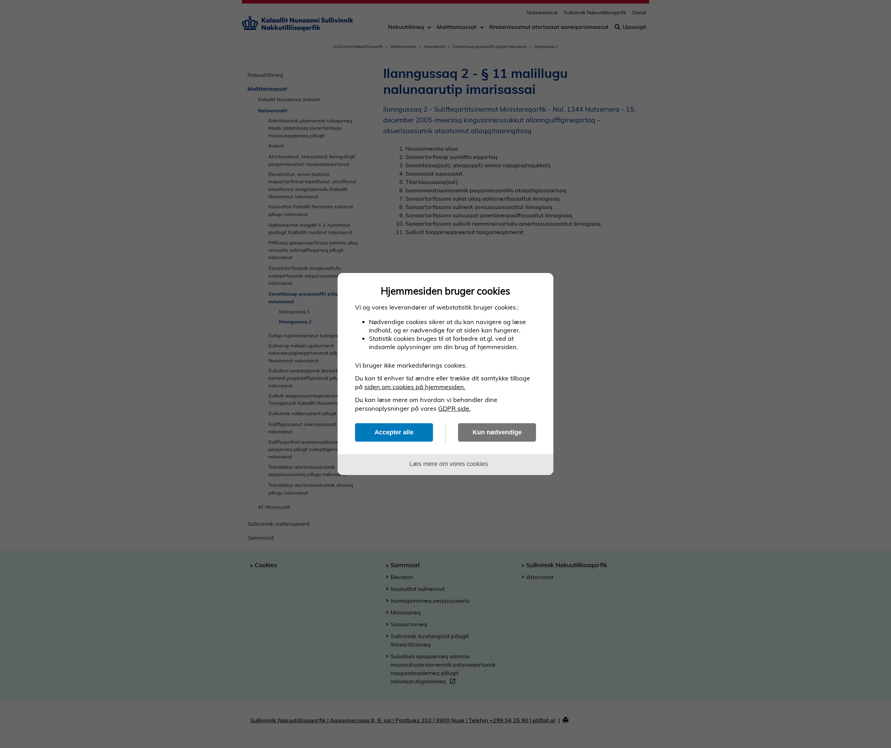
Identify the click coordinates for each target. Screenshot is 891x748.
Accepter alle (393, 432)
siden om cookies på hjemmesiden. (414, 387)
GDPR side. (454, 408)
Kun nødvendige (497, 432)
